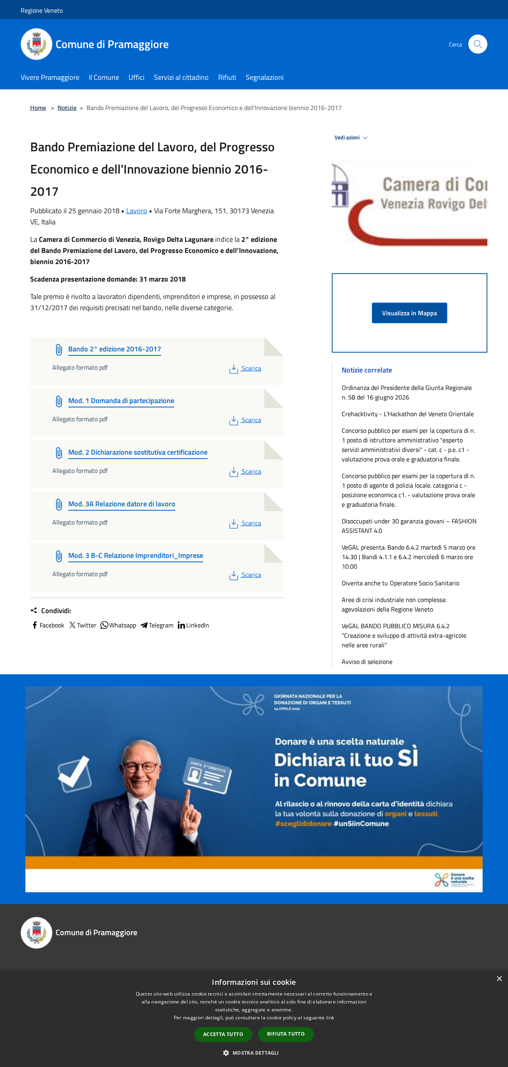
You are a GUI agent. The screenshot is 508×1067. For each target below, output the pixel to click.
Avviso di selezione (367, 661)
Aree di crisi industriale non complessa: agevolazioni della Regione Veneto (394, 604)
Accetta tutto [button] (223, 1034)
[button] (254, 1052)
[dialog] (254, 1019)
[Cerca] (477, 44)
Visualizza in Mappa (409, 313)
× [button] (499, 979)
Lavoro (136, 210)
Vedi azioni (348, 137)
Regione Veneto (42, 10)
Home (38, 107)
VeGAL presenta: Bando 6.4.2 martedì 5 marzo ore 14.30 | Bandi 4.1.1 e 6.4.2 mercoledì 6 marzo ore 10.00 (408, 556)
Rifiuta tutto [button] (286, 1033)
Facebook (52, 625)
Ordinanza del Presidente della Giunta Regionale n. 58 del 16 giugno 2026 (407, 392)
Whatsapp (122, 625)
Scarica (251, 368)
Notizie (67, 107)
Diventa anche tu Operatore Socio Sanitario (400, 583)
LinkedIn (197, 625)
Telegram (161, 625)
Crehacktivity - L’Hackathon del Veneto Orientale (408, 414)
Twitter (86, 625)
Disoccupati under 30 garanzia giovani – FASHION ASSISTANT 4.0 (409, 525)
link (330, 1017)
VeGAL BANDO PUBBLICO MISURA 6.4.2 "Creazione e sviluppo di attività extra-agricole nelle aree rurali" (404, 635)
